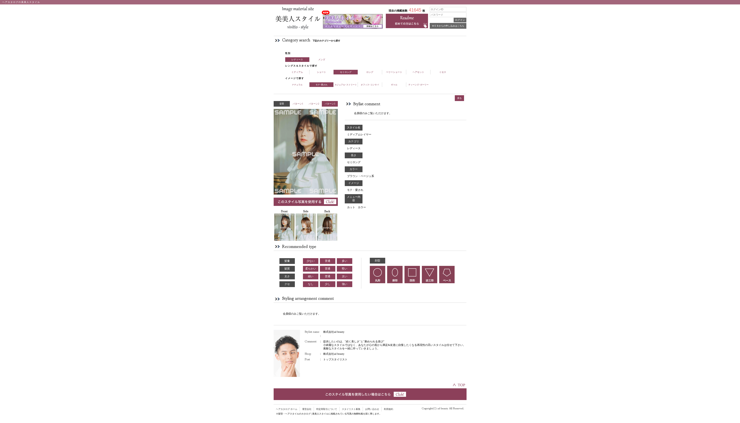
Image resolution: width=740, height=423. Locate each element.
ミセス (442, 72)
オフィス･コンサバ (370, 84)
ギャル (394, 84)
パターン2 (314, 103)
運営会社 (306, 409)
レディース (297, 59)
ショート (321, 72)
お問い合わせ (372, 409)
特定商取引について (326, 409)
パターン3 (330, 103)
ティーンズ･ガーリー (418, 84)
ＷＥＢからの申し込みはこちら (448, 25)
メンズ (321, 59)
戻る (459, 98)
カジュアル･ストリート (346, 84)
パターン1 (298, 103)
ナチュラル (297, 84)
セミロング (346, 72)
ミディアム (297, 72)
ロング (369, 72)
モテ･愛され (321, 84)
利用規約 (388, 409)
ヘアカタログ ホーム (286, 409)
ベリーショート (394, 72)
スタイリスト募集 (351, 409)
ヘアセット (418, 72)
